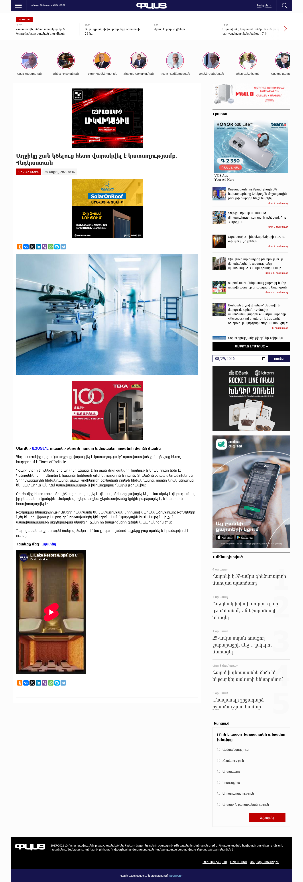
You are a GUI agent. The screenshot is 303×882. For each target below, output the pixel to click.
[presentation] (270, 31)
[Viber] (44, 246)
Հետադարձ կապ (215, 862)
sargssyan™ (176, 875)
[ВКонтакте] (26, 246)
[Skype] (57, 246)
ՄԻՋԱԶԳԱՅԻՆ (28, 172)
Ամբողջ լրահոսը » (251, 346)
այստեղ (48, 544)
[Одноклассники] (19, 246)
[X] (32, 246)
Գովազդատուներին (264, 862)
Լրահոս (220, 114)
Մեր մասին (238, 862)
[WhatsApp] (50, 246)
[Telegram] (63, 246)
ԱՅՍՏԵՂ (39, 448)
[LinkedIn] (38, 246)
